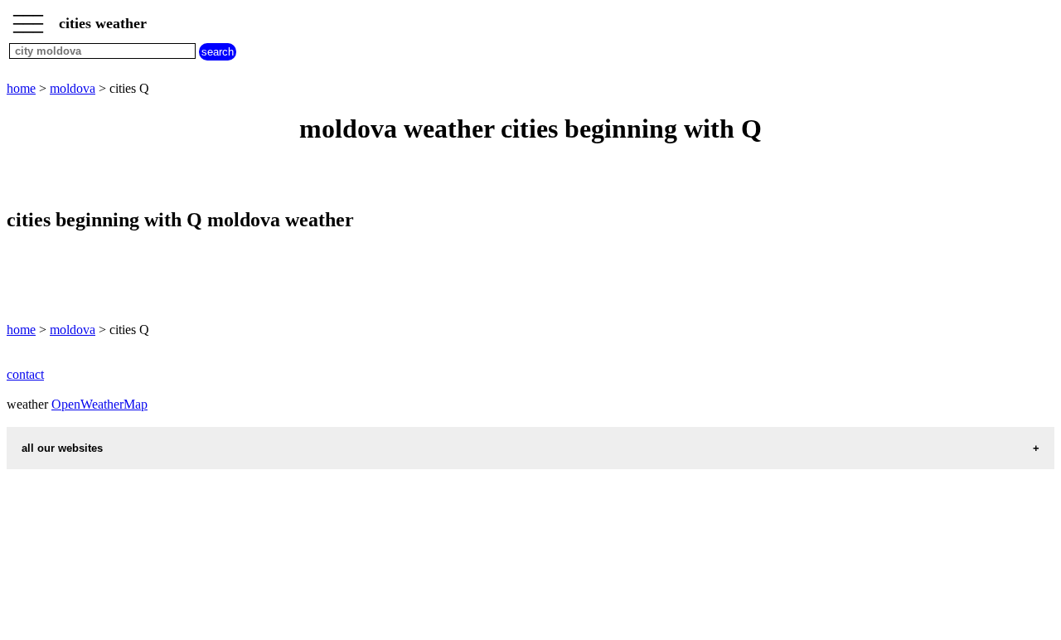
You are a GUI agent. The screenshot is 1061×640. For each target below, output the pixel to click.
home (21, 88)
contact (25, 374)
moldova (72, 88)
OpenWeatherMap (99, 404)
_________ (28, 18)
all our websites (62, 448)
